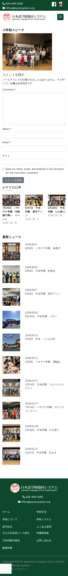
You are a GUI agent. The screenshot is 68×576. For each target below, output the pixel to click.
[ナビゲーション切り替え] (60, 17)
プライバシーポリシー (14, 569)
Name (6, 128)
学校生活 (41, 511)
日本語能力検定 (11, 540)
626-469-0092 (14, 3)
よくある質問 (43, 526)
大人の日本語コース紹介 (16, 532)
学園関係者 (42, 532)
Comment (9, 89)
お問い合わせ (43, 540)
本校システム (43, 519)
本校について (9, 519)
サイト (6, 155)
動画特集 (7, 547)
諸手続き (7, 526)
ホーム (6, 511)
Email (6, 142)
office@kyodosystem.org (20, 8)
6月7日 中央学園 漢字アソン (33, 211)
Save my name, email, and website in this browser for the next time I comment (35, 170)
